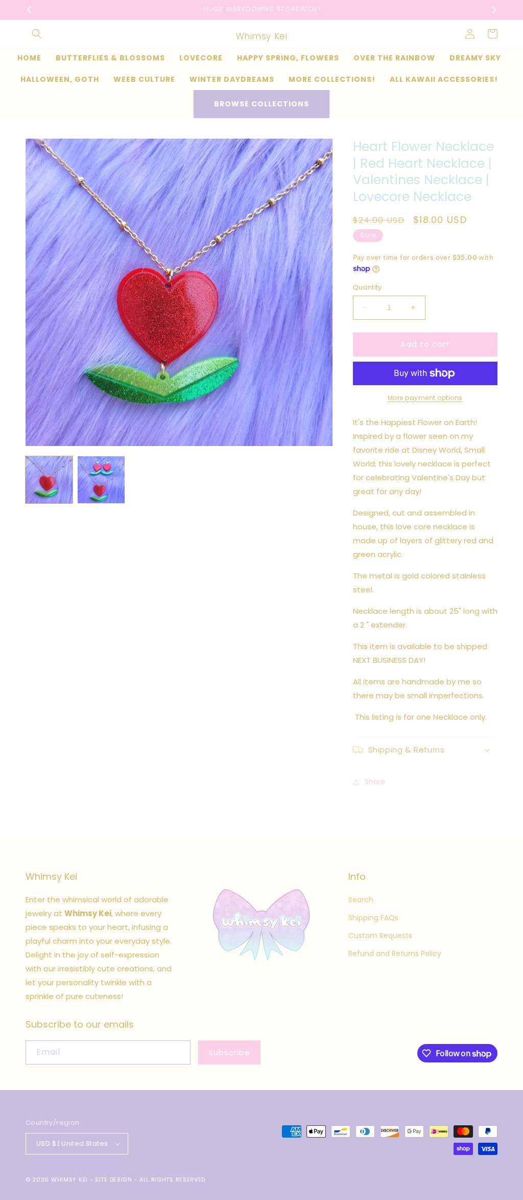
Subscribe (229, 1052)
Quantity (367, 287)
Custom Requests (380, 935)
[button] (37, 34)
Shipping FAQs (373, 918)
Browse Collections (261, 104)
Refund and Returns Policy (394, 953)
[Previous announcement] (29, 9)
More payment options (425, 397)
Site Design (113, 1179)
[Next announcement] (494, 9)
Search (360, 900)
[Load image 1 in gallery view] (49, 479)
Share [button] (375, 781)
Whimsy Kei (69, 1179)
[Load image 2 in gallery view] (101, 479)
